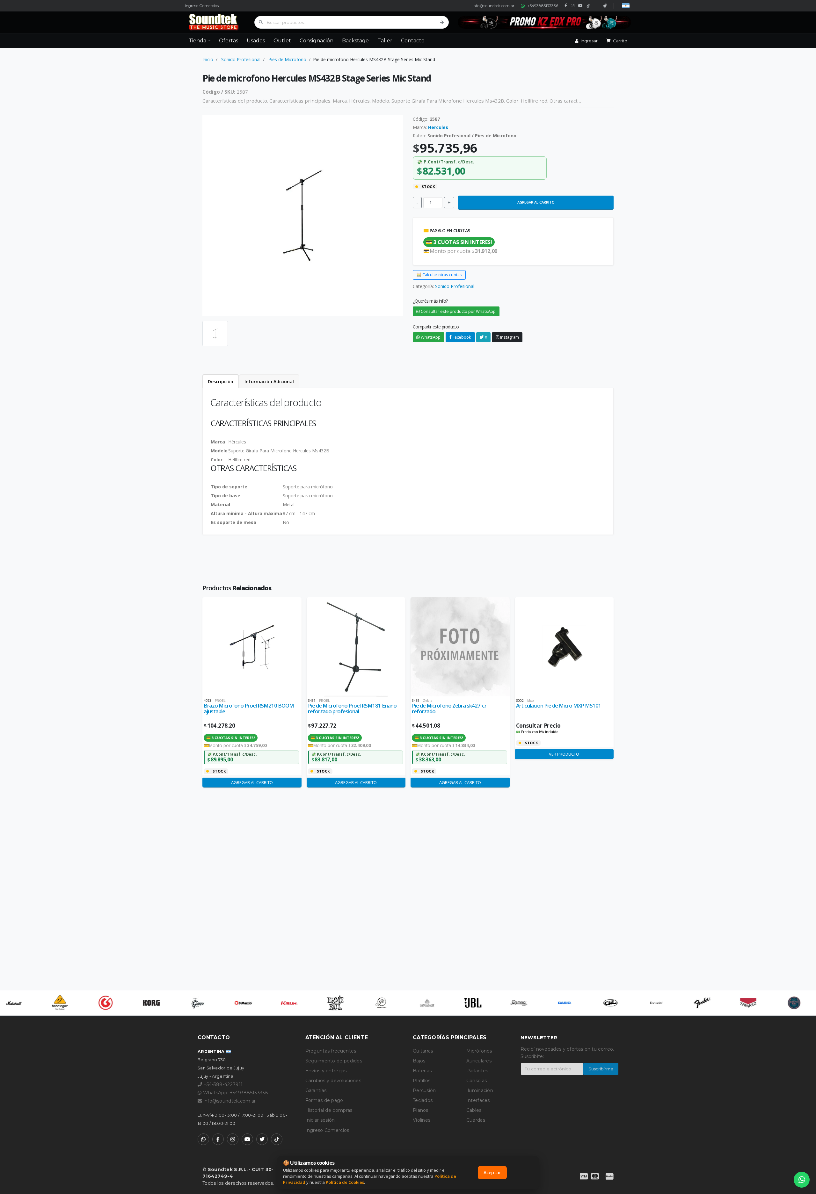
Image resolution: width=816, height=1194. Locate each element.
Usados (256, 41)
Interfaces (478, 1100)
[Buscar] (441, 22)
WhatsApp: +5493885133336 (234, 1093)
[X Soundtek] (262, 1139)
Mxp (530, 700)
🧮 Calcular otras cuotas (439, 274)
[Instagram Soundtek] (232, 1139)
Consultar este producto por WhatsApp (458, 311)
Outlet (282, 41)
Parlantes (477, 1071)
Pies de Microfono (287, 59)
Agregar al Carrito (252, 782)
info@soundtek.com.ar (493, 5)
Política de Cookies (345, 1182)
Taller (384, 41)
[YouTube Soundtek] (247, 1139)
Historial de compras (329, 1110)
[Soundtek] (215, 22)
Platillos (422, 1080)
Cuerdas (475, 1120)
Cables (474, 1110)
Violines (421, 1120)
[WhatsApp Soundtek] (203, 1139)
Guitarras (423, 1051)
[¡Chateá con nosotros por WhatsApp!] (802, 1180)
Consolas (476, 1080)
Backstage (355, 41)
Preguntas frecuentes (330, 1051)
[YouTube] (580, 6)
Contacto (413, 41)
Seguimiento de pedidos (333, 1061)
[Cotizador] (605, 6)
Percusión (424, 1090)
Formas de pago (324, 1100)
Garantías (316, 1090)
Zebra (428, 700)
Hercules (438, 127)
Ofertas (228, 41)
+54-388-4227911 (222, 1084)
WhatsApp (430, 337)
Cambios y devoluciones (333, 1080)
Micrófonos (479, 1051)
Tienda (197, 41)
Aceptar (492, 1172)
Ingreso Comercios (202, 5)
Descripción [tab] (220, 381)
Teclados (423, 1100)
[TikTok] (588, 6)
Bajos (419, 1061)
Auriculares (479, 1061)
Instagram (509, 337)
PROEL (220, 700)
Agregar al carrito (536, 202)
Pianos (420, 1110)
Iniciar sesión (320, 1120)
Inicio (207, 59)
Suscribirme (600, 1069)
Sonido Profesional (240, 59)
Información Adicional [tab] (269, 381)
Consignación (316, 41)
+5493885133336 (543, 5)
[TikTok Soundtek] (276, 1139)
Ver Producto (564, 754)
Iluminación (479, 1090)
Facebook (461, 337)
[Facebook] (566, 6)
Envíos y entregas (326, 1071)
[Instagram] (572, 6)
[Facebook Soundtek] (218, 1139)
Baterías (422, 1071)
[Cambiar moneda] (625, 5)
